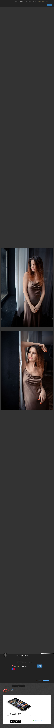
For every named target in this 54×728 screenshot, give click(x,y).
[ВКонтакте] (12, 669)
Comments (7, 686)
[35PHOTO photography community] (7, 2)
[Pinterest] (14, 669)
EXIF (22, 686)
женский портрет (20, 660)
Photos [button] (16, 1)
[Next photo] (52, 318)
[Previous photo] (1, 318)
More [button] (34, 1)
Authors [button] (22, 1)
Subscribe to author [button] (39, 666)
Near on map (16, 686)
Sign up (49, 4)
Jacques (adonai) (11, 689)
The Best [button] (28, 1)
